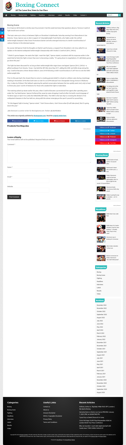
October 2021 (101, 349)
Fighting (32, 15)
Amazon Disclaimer (49, 413)
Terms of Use (94, 436)
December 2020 (101, 380)
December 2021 (101, 342)
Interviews (51, 15)
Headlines (42, 15)
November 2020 (102, 383)
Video (75, 15)
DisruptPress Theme (70, 439)
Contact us (46, 406)
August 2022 (101, 317)
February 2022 (101, 336)
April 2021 (100, 367)
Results (67, 15)
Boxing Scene (23, 15)
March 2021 (100, 370)
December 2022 (101, 305)
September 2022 (102, 314)
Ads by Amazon (87, 128)
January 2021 (101, 377)
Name (10, 167)
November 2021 (102, 345)
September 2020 (102, 389)
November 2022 (102, 308)
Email (9, 177)
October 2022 (101, 311)
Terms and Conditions (50, 422)
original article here (59, 115)
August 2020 (101, 392)
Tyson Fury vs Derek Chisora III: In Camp (91, 417)
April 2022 (100, 330)
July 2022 (100, 321)
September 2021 (102, 352)
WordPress (59, 439)
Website (10, 186)
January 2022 (101, 339)
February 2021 (101, 373)
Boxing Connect (37, 5)
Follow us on (108, 127)
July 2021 (100, 358)
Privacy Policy (47, 419)
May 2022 (100, 327)
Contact (82, 15)
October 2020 (101, 386)
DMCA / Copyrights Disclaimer (52, 416)
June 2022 (100, 324)
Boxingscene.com (40, 115)
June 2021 (100, 361)
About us (46, 410)
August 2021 (101, 355)
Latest (60, 15)
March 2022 (100, 333)
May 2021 (100, 364)
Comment (11, 144)
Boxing (13, 15)
